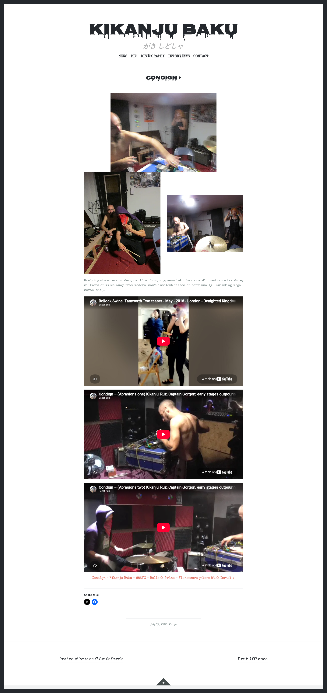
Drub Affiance (253, 659)
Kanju (173, 624)
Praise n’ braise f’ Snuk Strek (91, 659)
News (122, 56)
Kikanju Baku (163, 31)
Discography (153, 56)
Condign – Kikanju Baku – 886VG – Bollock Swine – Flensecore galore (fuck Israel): (163, 578)
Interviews (179, 56)
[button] (122, 223)
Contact (201, 56)
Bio (134, 56)
